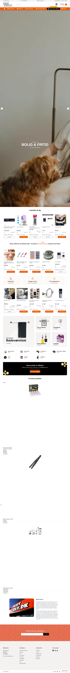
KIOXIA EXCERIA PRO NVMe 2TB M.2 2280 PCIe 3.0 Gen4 (9, 300)
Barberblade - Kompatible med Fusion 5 (34, 335)
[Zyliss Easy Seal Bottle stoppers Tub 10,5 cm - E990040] (22, 327)
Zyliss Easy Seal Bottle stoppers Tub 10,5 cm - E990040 (22, 335)
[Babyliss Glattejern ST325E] (35, 559)
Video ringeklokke (58, 334)
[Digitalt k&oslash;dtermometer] (47, 292)
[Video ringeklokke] (60, 327)
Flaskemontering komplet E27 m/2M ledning (47, 373)
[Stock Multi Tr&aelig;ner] (9, 366)
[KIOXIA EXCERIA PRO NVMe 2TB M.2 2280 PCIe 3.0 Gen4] (9, 292)
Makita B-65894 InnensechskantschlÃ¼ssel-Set (34, 300)
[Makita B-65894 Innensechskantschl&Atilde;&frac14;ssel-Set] (35, 292)
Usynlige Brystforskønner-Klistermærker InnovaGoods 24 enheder (9, 335)
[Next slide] (68, 145)
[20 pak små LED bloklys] (35, 487)
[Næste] (65, 297)
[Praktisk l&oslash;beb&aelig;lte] (60, 292)
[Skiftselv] (7, 4)
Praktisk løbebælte (58, 299)
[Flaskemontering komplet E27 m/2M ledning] (47, 366)
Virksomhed (62, 0)
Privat (66, 0)
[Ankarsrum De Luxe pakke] (35, 627)
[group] (11, 1)
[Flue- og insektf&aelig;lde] (22, 292)
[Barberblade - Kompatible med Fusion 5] (35, 327)
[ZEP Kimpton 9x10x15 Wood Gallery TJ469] (35, 366)
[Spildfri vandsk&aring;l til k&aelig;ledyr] (22, 366)
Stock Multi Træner (7, 372)
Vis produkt (5, 526)
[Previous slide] (2, 145)
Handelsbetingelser (57, 0)
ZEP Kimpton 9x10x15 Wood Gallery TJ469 (34, 373)
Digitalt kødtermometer (46, 299)
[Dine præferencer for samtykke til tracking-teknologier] (1, 505)
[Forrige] (5, 297)
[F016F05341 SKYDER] (47, 327)
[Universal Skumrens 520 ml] (60, 366)
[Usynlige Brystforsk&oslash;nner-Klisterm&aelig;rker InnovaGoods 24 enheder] (9, 327)
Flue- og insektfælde (20, 299)
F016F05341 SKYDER (46, 334)
